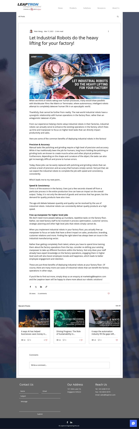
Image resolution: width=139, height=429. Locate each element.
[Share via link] (46, 287)
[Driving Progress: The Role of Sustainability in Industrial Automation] (69, 318)
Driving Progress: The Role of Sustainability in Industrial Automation (68, 332)
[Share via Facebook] (30, 287)
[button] (100, 7)
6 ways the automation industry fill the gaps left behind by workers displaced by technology (103, 332)
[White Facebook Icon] (67, 422)
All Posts (21, 16)
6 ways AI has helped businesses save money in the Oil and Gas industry (33, 332)
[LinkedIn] (71, 422)
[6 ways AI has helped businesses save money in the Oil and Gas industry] (34, 318)
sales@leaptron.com (107, 395)
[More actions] (108, 31)
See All (118, 306)
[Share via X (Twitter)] (36, 287)
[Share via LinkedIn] (41, 287)
